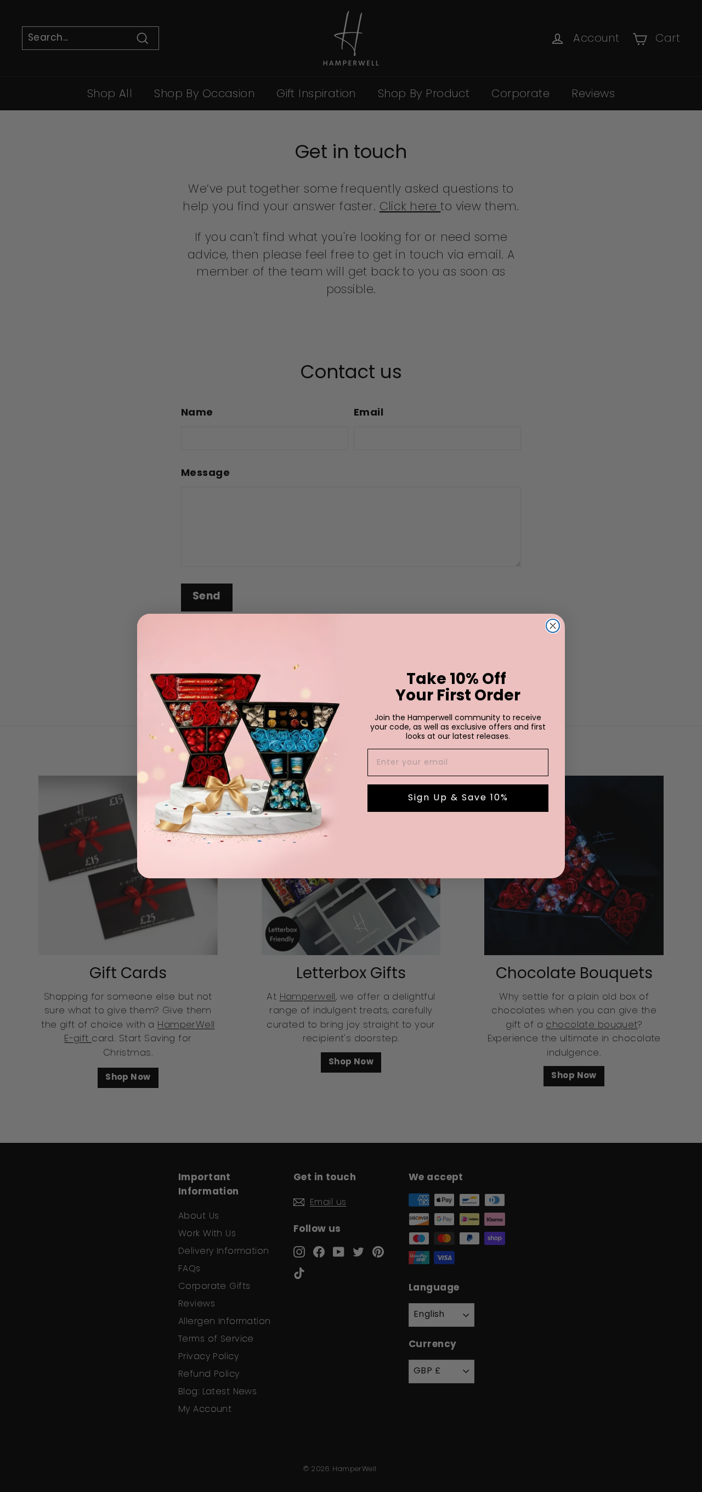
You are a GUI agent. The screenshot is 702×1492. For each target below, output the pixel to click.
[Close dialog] (552, 625)
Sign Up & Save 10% (458, 798)
